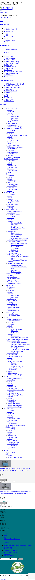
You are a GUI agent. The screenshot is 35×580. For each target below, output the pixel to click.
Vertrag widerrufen (9, 555)
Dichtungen (10, 111)
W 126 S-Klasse (8, 36)
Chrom (9, 110)
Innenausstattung (12, 123)
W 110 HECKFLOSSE (11, 159)
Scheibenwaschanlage (13, 157)
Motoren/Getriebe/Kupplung (15, 263)
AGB (5, 543)
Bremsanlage (11, 132)
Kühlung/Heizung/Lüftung (15, 255)
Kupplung (14, 270)
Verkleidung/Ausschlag (14, 283)
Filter (9, 121)
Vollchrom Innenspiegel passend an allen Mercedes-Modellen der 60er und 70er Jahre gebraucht (15, 492)
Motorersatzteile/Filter (17, 366)
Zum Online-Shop (5, 17)
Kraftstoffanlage (12, 154)
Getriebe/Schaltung (13, 145)
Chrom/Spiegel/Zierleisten (19, 243)
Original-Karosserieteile (14, 273)
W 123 (6, 33)
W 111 (6, 174)
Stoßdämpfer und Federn (18, 228)
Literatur (10, 261)
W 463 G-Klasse (9, 101)
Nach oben (3, 579)
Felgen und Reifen (16, 223)
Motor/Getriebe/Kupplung (15, 361)
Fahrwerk (10, 115)
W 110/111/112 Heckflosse (12, 87)
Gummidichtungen (5, 52)
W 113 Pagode (8, 65)
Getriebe (13, 363)
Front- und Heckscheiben (6, 80)
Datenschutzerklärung (10, 552)
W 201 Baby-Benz (9, 40)
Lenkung (10, 155)
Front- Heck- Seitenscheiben (19, 238)
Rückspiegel (11, 402)
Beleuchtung (11, 130)
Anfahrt (6, 535)
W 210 (6, 42)
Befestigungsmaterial (13, 214)
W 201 (6, 76)
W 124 (6, 35)
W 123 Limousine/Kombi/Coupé (13, 71)
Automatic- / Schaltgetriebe (19, 267)
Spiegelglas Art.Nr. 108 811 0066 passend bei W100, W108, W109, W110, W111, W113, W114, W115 (15, 469)
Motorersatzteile (16, 272)
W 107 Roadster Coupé (11, 28)
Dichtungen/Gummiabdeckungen (17, 135)
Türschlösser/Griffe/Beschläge (20, 349)
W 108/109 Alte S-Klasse (11, 85)
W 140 (6, 38)
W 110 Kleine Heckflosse (11, 61)
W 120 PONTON (9, 312)
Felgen (9, 434)
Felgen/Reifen (15, 116)
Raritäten (10, 275)
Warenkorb (3, 12)
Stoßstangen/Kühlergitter (14, 405)
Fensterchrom (15, 233)
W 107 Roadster (8, 56)
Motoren (10, 172)
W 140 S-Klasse (8, 99)
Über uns (6, 534)
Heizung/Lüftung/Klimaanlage (20, 256)
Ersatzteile (3, 104)
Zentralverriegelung (13, 310)
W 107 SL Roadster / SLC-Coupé (14, 84)
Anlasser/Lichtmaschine (14, 211)
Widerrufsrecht (8, 549)
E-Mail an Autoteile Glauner (12, 539)
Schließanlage (15, 248)
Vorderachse (14, 120)
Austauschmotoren (16, 265)
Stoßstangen (14, 250)
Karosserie (10, 150)
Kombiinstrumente (12, 152)
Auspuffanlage (11, 213)
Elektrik (9, 113)
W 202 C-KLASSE (9, 450)
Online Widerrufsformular (11, 550)
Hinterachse (14, 118)
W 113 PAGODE (9, 192)
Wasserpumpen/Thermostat (19, 260)
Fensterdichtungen (16, 235)
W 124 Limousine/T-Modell (12, 73)
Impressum (7, 554)
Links (5, 537)
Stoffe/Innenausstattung (14, 278)
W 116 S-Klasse (8, 31)
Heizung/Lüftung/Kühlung (15, 147)
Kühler (13, 258)
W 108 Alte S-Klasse (10, 58)
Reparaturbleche (4, 24)
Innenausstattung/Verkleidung (16, 390)
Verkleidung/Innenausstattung (16, 425)
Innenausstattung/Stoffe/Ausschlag (17, 339)
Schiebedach (15, 246)
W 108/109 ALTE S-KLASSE (13, 128)
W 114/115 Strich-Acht (10, 30)
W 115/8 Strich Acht (10, 66)
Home (1, 21)
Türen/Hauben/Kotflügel (14, 127)
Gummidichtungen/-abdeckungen (17, 240)
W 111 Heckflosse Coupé (11, 63)
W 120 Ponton (8, 70)
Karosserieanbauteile (13, 241)
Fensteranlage (11, 142)
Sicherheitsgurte (4, 45)
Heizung (10, 439)
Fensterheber (15, 236)
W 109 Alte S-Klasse (10, 60)
